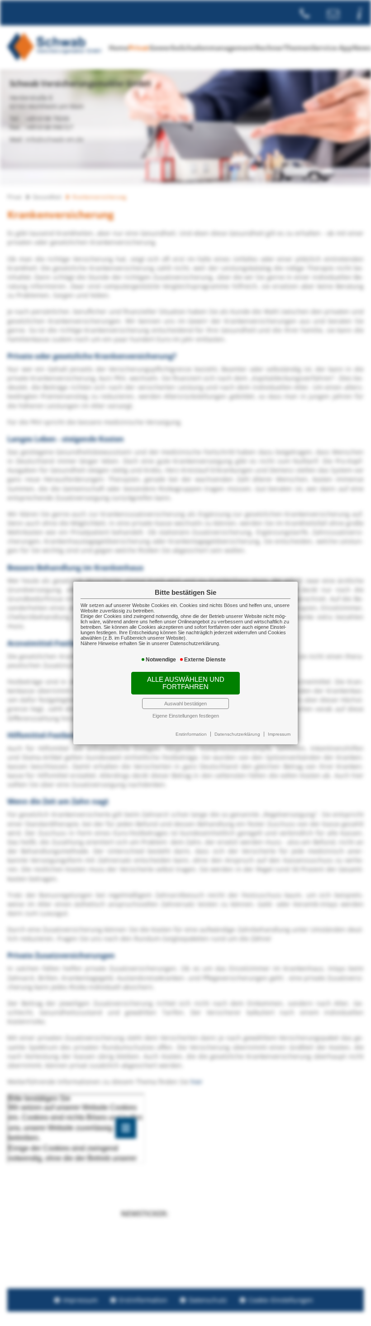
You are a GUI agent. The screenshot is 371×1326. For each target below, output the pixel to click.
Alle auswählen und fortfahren (185, 683)
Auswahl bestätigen (185, 703)
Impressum (279, 734)
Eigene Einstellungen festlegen (185, 715)
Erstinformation (191, 734)
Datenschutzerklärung (237, 734)
